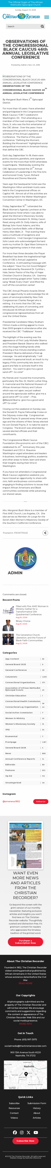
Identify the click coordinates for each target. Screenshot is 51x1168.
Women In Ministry (24, 718)
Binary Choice (23, 621)
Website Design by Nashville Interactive (25, 1158)
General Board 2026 (24, 748)
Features (25, 770)
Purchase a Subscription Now (25, 941)
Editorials (24, 764)
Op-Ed (25, 776)
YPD (24, 729)
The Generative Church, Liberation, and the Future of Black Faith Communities (31, 638)
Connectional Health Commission (24, 702)
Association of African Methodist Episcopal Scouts (24, 689)
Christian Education (24, 695)
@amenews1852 (11, 801)
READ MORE (25, 983)
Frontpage (21, 533)
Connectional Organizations (25, 682)
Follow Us (40, 802)
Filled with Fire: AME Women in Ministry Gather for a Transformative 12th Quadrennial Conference (32, 610)
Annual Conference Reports (24, 759)
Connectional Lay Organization (25, 707)
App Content (24, 659)
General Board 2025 (24, 664)
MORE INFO (25, 1024)
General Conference (24, 670)
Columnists (26, 677)
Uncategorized (24, 782)
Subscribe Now (25, 1141)
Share (45, 533)
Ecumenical (24, 736)
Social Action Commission (24, 712)
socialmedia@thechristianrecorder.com (26, 1046)
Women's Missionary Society (24, 724)
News (25, 753)
